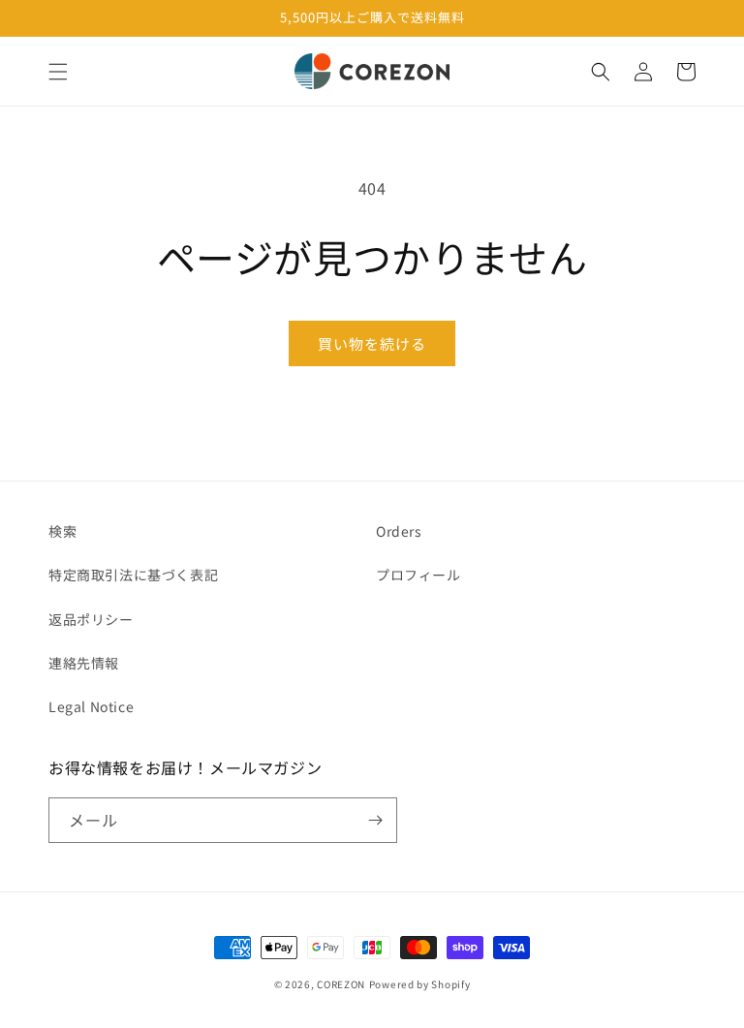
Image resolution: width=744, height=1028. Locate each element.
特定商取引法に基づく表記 (133, 574)
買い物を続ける (372, 343)
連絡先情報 (83, 662)
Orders (399, 531)
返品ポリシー (91, 619)
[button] (58, 71)
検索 (62, 531)
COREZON (341, 984)
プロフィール (418, 574)
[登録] (375, 820)
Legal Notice (91, 706)
